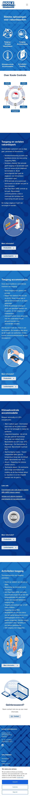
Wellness (4, 761)
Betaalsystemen (6, 766)
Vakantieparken (5, 758)
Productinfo (7, 248)
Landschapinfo (8, 256)
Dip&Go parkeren (6, 763)
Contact (16, 716)
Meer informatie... (9, 665)
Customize (15, 787)
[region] (15, 781)
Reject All (15, 792)
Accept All (15, 782)
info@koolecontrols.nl (7, 741)
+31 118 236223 (8, 740)
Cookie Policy (20, 777)
